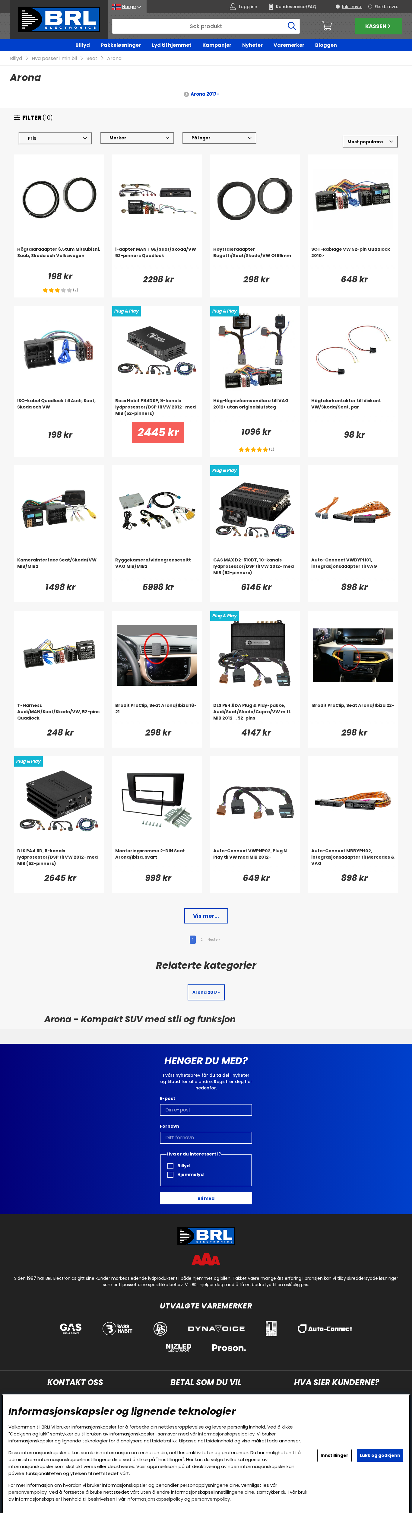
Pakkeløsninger (121, 45)
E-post (167, 1098)
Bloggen (326, 45)
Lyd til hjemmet (172, 45)
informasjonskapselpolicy (226, 1434)
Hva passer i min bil (54, 58)
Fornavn (169, 1126)
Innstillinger (334, 1455)
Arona (114, 58)
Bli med (206, 1198)
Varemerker (289, 45)
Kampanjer (216, 45)
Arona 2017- (205, 94)
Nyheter (252, 45)
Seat (92, 58)
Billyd (82, 45)
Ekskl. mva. (386, 7)
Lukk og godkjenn (380, 1455)
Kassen (375, 26)
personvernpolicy (27, 1492)
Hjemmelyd (190, 1174)
